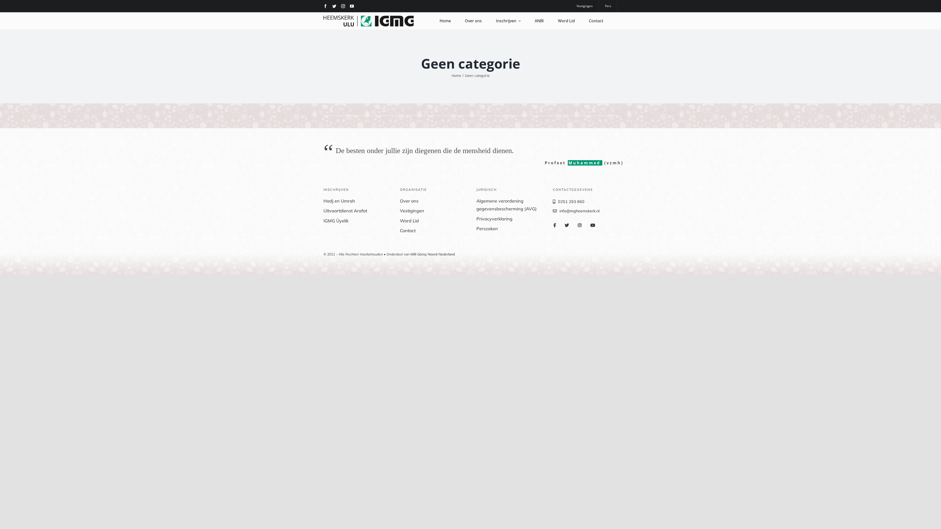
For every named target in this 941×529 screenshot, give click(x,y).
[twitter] (334, 6)
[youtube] (352, 6)
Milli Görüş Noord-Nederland (432, 254)
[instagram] (343, 6)
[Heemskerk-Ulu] (368, 17)
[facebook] (325, 6)
